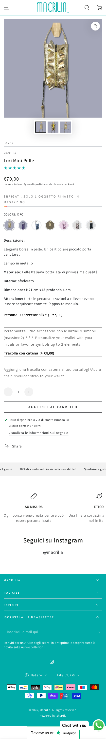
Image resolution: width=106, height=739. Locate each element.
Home (7, 143)
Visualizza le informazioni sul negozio (39, 433)
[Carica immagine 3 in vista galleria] (65, 127)
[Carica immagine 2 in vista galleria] (53, 127)
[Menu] (6, 7)
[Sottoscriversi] (99, 632)
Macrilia (10, 153)
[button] (86, 7)
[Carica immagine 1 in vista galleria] (40, 127)
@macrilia (53, 552)
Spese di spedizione (35, 184)
